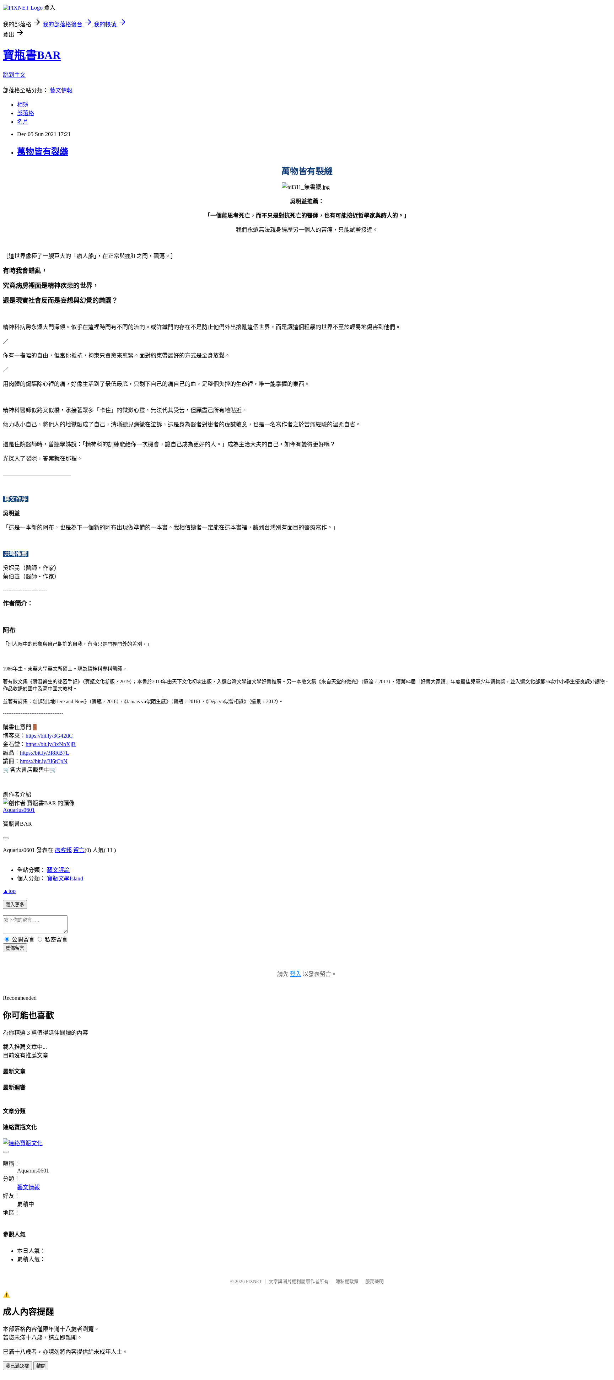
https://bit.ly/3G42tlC (49, 736)
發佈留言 (15, 948)
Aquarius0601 (19, 810)
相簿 (22, 105)
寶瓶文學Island (65, 878)
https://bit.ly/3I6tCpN (44, 761)
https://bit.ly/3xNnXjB (51, 744)
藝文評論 (58, 870)
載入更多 (15, 904)
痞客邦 (63, 850)
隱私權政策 (347, 1281)
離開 (40, 1366)
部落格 (25, 113)
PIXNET (254, 1281)
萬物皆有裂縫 (42, 151)
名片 (22, 122)
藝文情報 (61, 90)
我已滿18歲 (17, 1366)
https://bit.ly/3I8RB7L (44, 753)
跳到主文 (14, 75)
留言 (79, 850)
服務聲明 (374, 1281)
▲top (9, 891)
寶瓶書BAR (32, 55)
